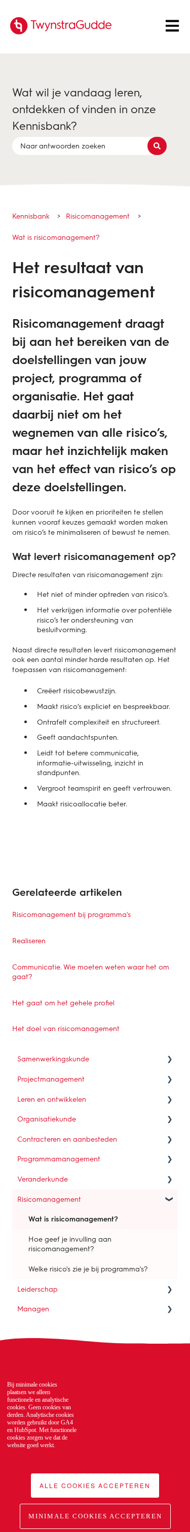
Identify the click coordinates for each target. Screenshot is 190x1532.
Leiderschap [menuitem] (37, 1289)
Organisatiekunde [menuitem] (46, 1119)
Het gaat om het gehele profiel (63, 1002)
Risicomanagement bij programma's (71, 914)
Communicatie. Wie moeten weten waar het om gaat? (90, 972)
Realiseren (29, 940)
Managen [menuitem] (33, 1308)
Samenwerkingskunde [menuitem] (53, 1058)
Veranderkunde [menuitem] (42, 1179)
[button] (170, 1060)
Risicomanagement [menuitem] (49, 1199)
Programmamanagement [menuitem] (58, 1158)
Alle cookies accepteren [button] (95, 1485)
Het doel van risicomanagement (66, 1028)
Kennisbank (31, 216)
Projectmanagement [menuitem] (51, 1079)
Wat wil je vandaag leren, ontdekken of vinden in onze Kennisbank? (84, 109)
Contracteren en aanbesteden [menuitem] (67, 1139)
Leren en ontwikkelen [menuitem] (51, 1099)
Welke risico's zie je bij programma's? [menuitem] (88, 1268)
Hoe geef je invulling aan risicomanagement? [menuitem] (69, 1244)
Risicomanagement (98, 216)
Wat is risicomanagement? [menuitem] (73, 1218)
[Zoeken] (157, 146)
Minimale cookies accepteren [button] (95, 1516)
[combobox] (85, 146)
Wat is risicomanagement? (56, 237)
